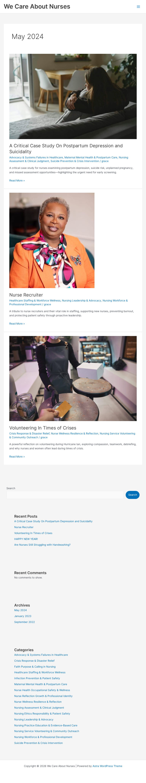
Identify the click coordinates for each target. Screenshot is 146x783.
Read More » (17, 180)
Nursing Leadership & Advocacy (81, 300)
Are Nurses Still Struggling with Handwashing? (42, 544)
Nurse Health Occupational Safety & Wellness (42, 690)
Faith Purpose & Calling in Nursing (35, 666)
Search (10, 488)
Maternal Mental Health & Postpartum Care (90, 157)
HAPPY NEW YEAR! (26, 539)
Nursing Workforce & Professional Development (43, 737)
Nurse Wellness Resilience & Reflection (74, 433)
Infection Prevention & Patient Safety (37, 678)
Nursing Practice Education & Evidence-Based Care (45, 725)
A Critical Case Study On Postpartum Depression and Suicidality (53, 521)
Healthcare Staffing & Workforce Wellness (34, 300)
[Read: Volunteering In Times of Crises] (72, 378)
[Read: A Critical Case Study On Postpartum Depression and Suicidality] (72, 96)
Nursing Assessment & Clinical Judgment (39, 707)
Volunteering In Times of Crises (42, 428)
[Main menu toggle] (138, 6)
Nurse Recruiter (26, 295)
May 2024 (20, 610)
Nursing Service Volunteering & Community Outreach (46, 731)
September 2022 (24, 622)
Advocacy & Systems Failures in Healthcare (36, 157)
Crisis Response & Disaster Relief (29, 433)
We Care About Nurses (37, 6)
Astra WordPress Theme (107, 766)
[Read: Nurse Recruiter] (51, 240)
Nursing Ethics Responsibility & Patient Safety (42, 713)
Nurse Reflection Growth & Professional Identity (43, 696)
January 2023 (22, 616)
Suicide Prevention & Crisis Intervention (75, 161)
